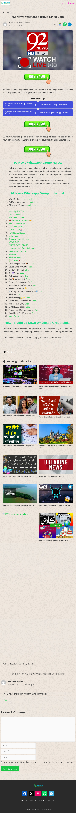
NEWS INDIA (14, 230)
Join (32, 264)
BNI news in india (16, 217)
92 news (14, 261)
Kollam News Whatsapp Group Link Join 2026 (19, 416)
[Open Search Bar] (63, 3)
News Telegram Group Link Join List (52, 476)
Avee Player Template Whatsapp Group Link (55, 505)
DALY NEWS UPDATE (18, 245)
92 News (12, 254)
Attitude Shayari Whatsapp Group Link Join (18, 664)
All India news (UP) (17, 223)
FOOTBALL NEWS (17, 233)
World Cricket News (20, 220)
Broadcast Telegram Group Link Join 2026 (17, 386)
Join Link (28, 199)
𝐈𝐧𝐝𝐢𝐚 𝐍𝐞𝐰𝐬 (13, 236)
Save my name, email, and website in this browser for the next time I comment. (39, 762)
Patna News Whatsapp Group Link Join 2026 (54, 417)
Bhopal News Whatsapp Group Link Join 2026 (19, 446)
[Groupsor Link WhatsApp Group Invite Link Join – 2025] (5, 3)
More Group (14, 316)
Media (7, 13)
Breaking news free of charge (21, 248)
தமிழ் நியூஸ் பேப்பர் (16, 211)
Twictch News (15, 214)
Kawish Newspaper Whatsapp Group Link (53, 540)
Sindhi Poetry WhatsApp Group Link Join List (18, 476)
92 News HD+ (15, 257)
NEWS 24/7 (14, 242)
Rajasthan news (16, 227)
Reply (6, 700)
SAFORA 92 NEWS (17, 251)
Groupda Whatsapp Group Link (20, 22)
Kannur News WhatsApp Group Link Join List (18, 505)
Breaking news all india (19, 239)
